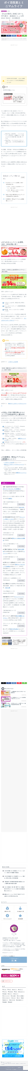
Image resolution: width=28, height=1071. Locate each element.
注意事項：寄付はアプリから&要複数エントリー (15, 199)
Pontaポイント (21, 991)
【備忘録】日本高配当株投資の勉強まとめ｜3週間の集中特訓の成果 (14, 882)
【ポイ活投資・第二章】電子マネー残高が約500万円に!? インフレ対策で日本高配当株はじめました (14, 889)
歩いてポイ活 (12, 1000)
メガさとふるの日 (13, 361)
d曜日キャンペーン (21, 472)
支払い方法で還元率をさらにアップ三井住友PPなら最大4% (15, 195)
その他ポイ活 (4, 11)
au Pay (5, 989)
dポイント (15, 989)
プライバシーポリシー (11, 1067)
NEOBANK (11, 991)
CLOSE (22, 177)
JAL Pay (5, 991)
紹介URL (21, 507)
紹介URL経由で (15, 629)
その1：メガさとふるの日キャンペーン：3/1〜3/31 (15, 187)
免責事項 (19, 1067)
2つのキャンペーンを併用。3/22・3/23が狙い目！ (15, 183)
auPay (10, 989)
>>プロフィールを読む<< (9, 956)
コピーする (21, 504)
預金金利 (10, 1002)
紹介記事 (7, 587)
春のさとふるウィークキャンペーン (14, 464)
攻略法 (10, 498)
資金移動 (5, 1002)
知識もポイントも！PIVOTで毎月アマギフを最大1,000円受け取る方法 (14, 895)
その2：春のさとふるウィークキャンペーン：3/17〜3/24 (15, 191)
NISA (16, 991)
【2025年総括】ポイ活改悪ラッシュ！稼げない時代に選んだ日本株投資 (14, 877)
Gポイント (21, 989)
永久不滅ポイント (20, 1000)
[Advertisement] (14, 60)
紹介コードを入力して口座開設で (12, 488)
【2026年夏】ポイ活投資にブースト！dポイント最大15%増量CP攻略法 (14, 871)
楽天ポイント (6, 1000)
